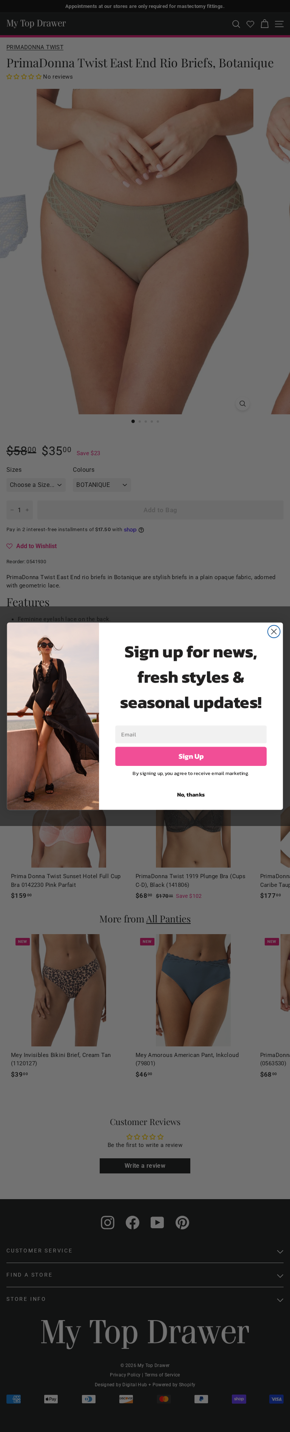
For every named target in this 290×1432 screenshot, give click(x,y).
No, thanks (191, 794)
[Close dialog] (274, 631)
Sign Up (191, 756)
